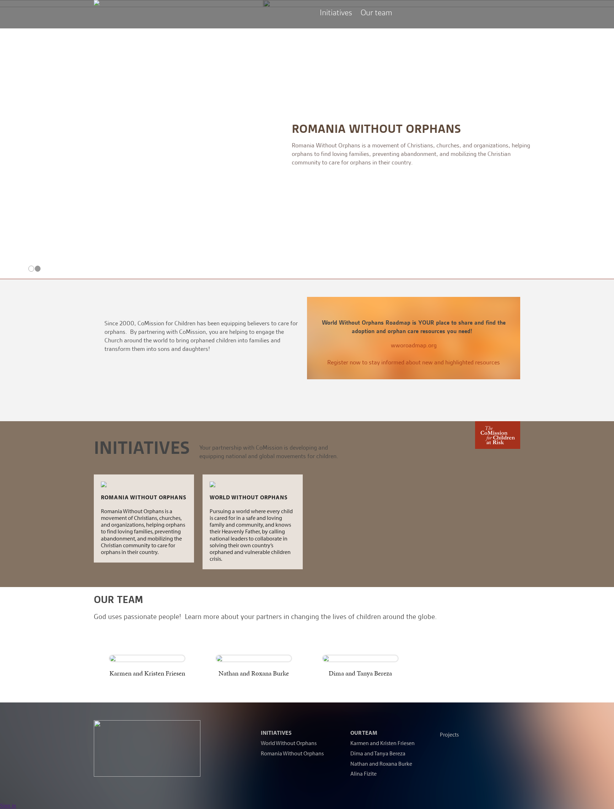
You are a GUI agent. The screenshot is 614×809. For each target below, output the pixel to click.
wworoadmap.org (414, 345)
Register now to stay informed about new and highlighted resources (413, 362)
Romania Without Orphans (135, 128)
